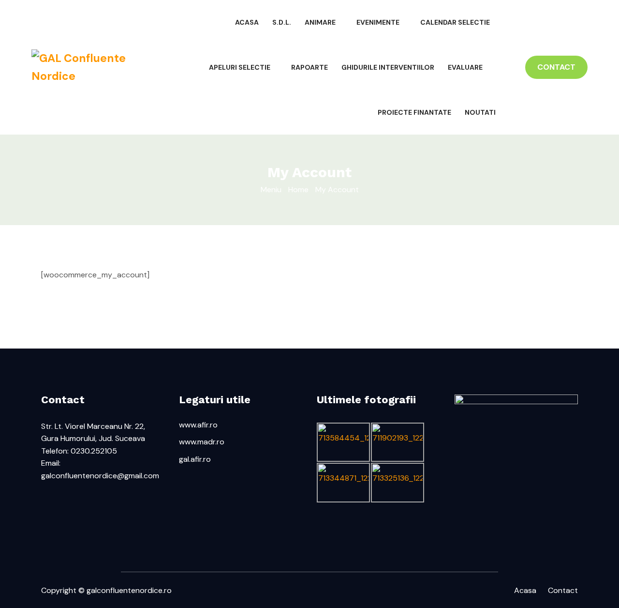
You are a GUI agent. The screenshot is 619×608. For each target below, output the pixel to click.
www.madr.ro (201, 442)
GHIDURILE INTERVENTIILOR (387, 67)
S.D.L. (281, 22)
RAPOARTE (309, 67)
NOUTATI (480, 112)
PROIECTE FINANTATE (414, 112)
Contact (563, 590)
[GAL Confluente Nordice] (95, 67)
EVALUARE (465, 67)
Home (298, 189)
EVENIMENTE (377, 22)
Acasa (525, 590)
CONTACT (556, 67)
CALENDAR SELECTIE (455, 22)
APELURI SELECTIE (239, 67)
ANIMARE (320, 22)
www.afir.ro (198, 425)
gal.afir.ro (195, 459)
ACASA (247, 22)
